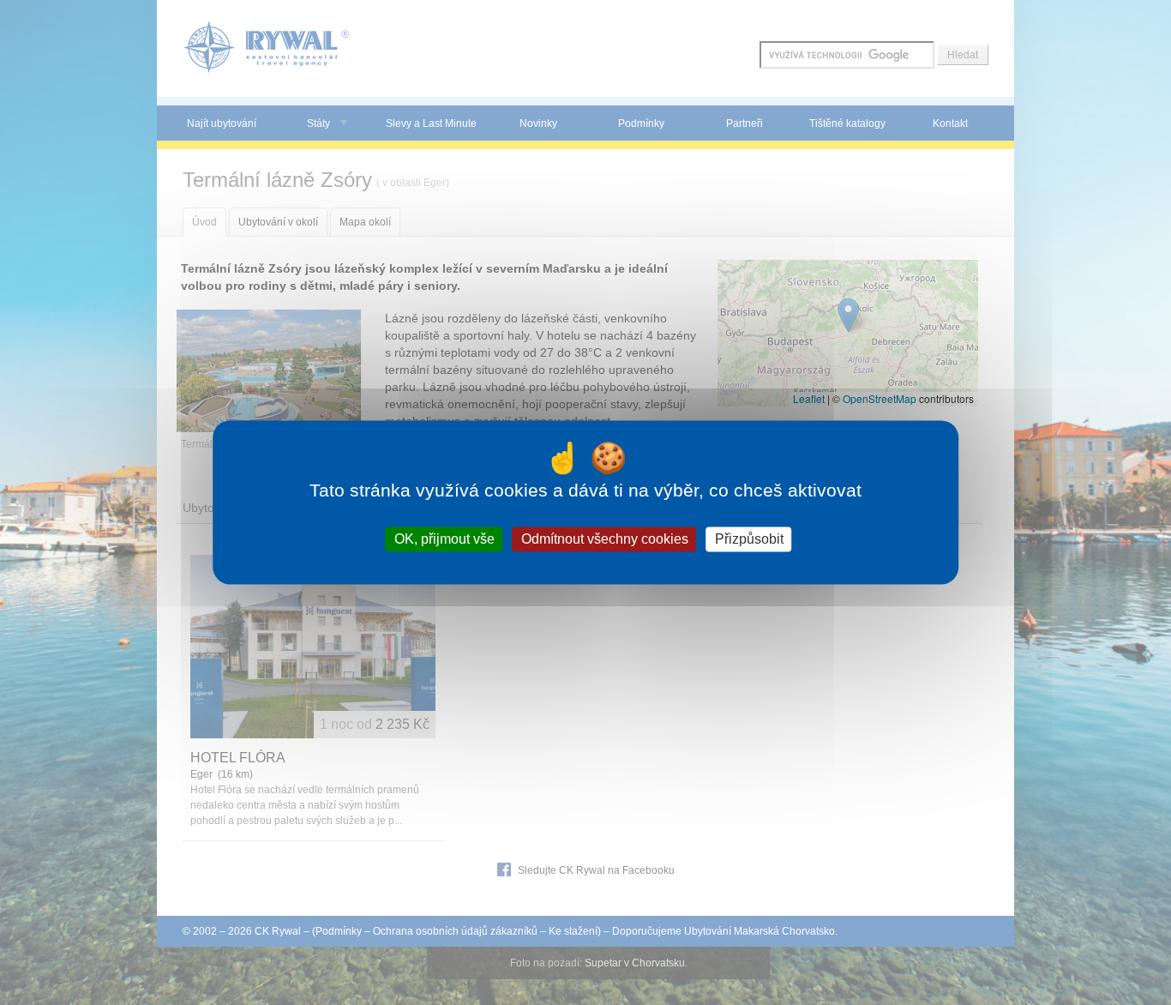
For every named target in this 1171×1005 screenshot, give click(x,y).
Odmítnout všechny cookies (604, 539)
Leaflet (809, 398)
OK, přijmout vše (444, 539)
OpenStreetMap (879, 398)
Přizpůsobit (749, 539)
